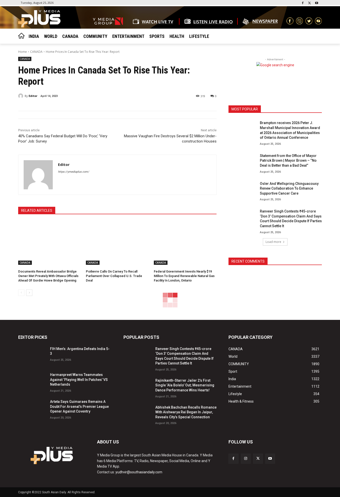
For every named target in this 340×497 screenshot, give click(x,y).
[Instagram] (246, 458)
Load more (273, 242)
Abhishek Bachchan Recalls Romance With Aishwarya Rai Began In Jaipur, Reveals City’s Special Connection (186, 412)
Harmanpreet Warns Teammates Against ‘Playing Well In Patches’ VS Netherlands (79, 379)
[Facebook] (303, 3)
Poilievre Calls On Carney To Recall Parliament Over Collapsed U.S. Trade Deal (114, 276)
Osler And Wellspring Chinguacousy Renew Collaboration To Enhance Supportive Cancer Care (289, 188)
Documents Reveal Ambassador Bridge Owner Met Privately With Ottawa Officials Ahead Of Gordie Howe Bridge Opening (48, 276)
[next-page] (29, 292)
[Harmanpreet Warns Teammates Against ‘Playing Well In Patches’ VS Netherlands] (32, 381)
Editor (33, 96)
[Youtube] (316, 3)
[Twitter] (309, 3)
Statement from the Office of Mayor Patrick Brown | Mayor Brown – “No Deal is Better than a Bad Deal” (288, 160)
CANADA (36, 52)
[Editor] (21, 95)
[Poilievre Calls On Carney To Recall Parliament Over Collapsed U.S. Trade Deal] (117, 243)
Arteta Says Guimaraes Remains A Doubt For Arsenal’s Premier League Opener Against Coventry (79, 406)
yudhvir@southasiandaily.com (138, 472)
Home (22, 52)
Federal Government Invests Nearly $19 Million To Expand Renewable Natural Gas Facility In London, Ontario (184, 276)
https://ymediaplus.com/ (73, 171)
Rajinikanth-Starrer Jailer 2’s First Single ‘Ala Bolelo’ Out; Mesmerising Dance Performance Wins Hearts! (184, 385)
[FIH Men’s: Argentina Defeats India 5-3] (32, 355)
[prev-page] (21, 292)
